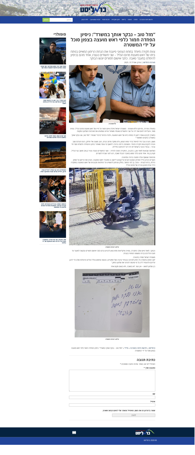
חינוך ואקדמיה (116, 19)
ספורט (136, 19)
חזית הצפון (85, 19)
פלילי (126, 348)
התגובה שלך (149, 368)
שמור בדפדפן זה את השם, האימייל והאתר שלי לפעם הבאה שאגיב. (128, 410)
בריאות (124, 19)
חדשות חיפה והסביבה (146, 19)
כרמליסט (152, 348)
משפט (130, 19)
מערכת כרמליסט (149, 62)
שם (154, 394)
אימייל (152, 401)
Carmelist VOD (95, 19)
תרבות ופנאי (105, 19)
